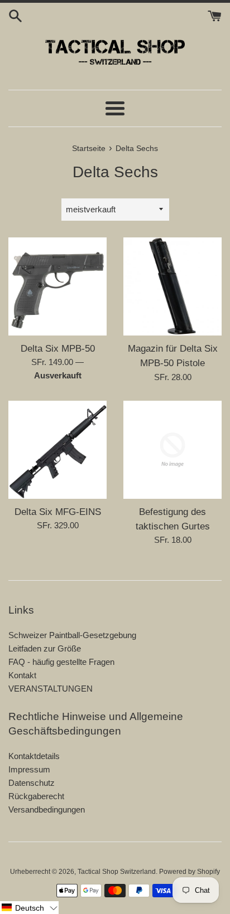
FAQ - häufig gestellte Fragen (61, 662)
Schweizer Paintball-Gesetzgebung (72, 635)
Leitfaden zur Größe (44, 648)
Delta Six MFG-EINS (58, 512)
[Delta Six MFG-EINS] (57, 450)
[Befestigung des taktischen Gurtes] (172, 450)
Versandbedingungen (46, 809)
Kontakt (22, 675)
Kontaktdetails (34, 756)
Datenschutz (31, 782)
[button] (29, 907)
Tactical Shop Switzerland (117, 872)
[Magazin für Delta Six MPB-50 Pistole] (172, 286)
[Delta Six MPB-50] (57, 286)
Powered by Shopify (189, 872)
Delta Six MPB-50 (58, 348)
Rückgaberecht (36, 796)
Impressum (29, 769)
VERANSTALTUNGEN (50, 688)
